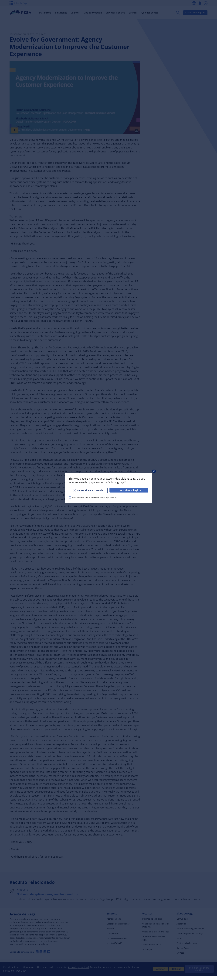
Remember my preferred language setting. (95, 497)
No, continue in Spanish (90, 490)
